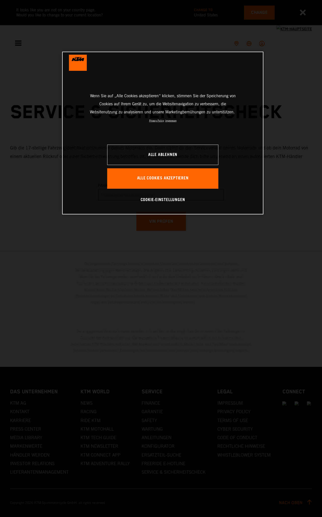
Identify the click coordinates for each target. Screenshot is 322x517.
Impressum (171, 120)
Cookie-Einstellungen (163, 200)
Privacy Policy (156, 120)
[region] (162, 133)
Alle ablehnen (162, 155)
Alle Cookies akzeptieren (163, 178)
